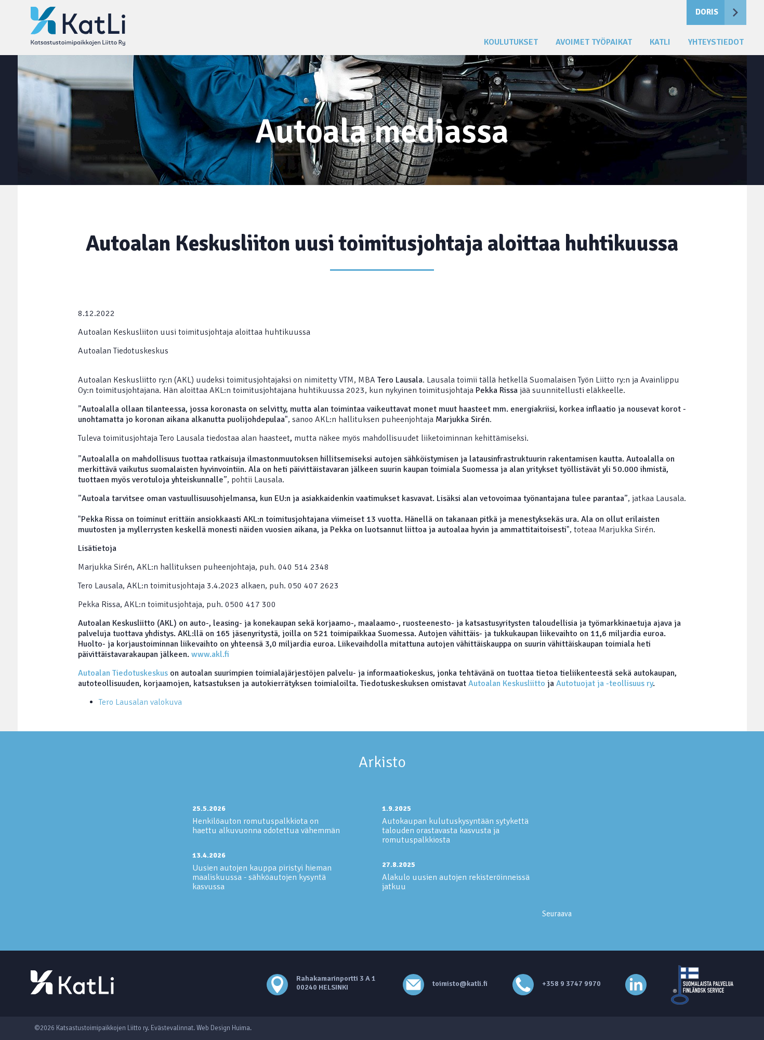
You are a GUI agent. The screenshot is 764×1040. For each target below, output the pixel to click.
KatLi (660, 42)
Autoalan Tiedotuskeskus (123, 673)
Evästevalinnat (172, 1028)
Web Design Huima (223, 1028)
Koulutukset (511, 42)
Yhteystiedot (716, 42)
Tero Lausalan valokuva (140, 702)
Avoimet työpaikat (594, 42)
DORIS (706, 12)
